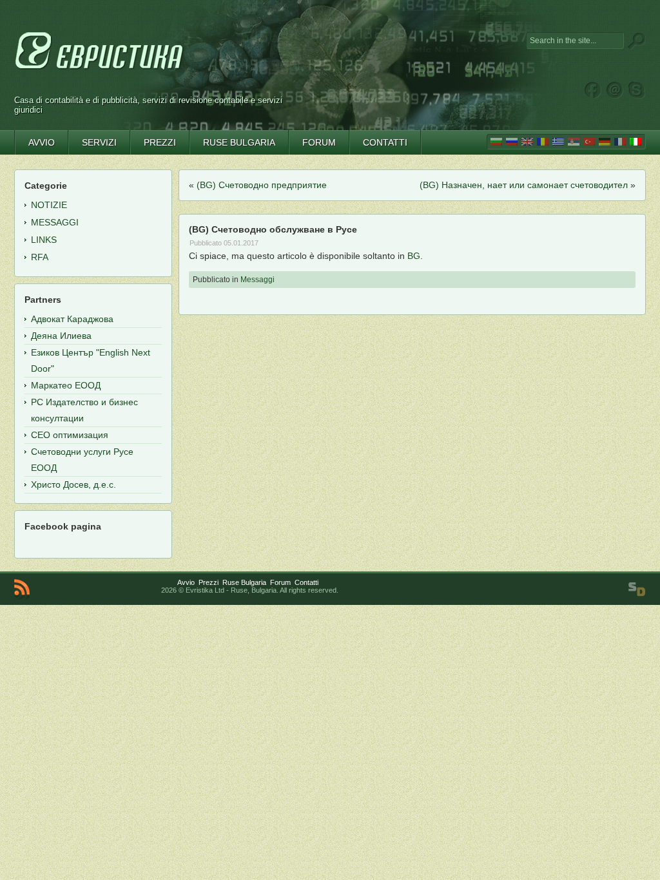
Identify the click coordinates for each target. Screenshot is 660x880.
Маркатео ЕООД (66, 385)
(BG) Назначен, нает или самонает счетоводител (524, 185)
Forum (280, 582)
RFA (39, 257)
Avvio (186, 582)
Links (44, 239)
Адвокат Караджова (72, 319)
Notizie (49, 205)
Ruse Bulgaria (244, 582)
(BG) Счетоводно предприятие (262, 185)
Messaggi (257, 279)
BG (413, 256)
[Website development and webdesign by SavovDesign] (637, 589)
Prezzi (208, 582)
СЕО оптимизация (69, 435)
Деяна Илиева (61, 335)
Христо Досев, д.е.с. (73, 484)
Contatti (306, 582)
